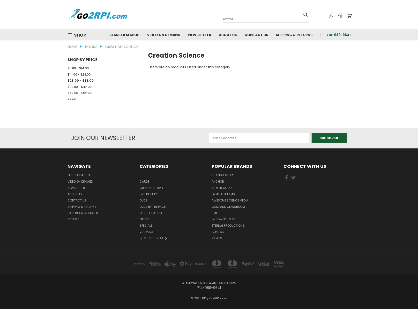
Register (91, 213)
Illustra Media (222, 175)
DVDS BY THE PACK (153, 207)
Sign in (73, 213)
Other (144, 219)
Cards (145, 181)
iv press (218, 232)
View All (218, 238)
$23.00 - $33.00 (80, 80)
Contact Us (256, 34)
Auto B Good (221, 188)
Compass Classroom (228, 207)
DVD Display (148, 194)
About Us (228, 34)
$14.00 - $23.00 (79, 74)
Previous (405, 294)
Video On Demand (163, 34)
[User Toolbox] (331, 15)
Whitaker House (224, 219)
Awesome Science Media (230, 200)
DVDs (143, 200)
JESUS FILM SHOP (124, 34)
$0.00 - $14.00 (78, 68)
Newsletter (199, 34)
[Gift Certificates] (340, 15)
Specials (146, 226)
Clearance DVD (151, 188)
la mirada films (223, 194)
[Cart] (349, 15)
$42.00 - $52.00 (79, 93)
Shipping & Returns (294, 34)
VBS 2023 (146, 232)
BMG (215, 213)
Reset (71, 99)
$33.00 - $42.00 (79, 87)
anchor (218, 181)
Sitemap (73, 219)
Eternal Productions (228, 226)
